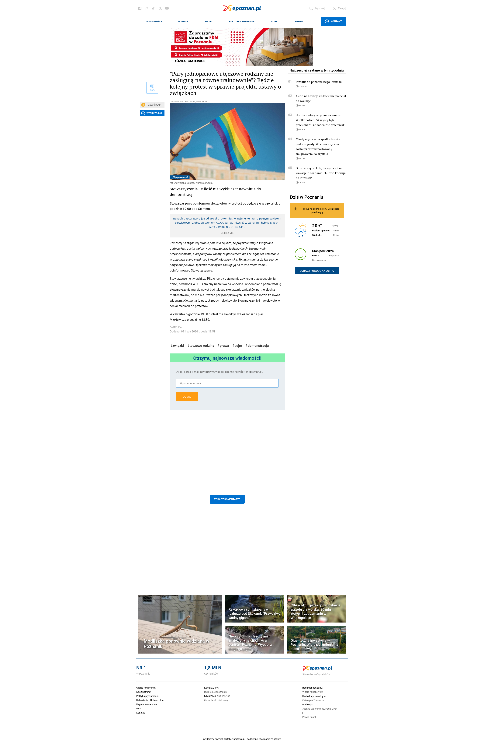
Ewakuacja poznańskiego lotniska (319, 82)
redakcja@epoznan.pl (215, 691)
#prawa (223, 345)
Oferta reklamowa (146, 687)
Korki (274, 21)
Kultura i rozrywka (242, 21)
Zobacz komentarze (227, 499)
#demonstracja (257, 345)
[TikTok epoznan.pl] (153, 8)
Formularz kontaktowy (216, 700)
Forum (299, 21)
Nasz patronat (143, 691)
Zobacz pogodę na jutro (317, 270)
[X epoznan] (160, 8)
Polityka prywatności (147, 695)
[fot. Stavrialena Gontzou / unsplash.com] (227, 141)
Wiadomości (154, 21)
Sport (209, 21)
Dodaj (187, 396)
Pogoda (183, 21)
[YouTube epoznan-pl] (167, 8)
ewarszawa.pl (237, 738)
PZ (180, 326)
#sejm (237, 345)
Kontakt (336, 21)
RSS (138, 708)
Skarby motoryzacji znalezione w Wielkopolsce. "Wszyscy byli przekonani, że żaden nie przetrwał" (320, 120)
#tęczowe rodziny (200, 345)
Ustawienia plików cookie (150, 700)
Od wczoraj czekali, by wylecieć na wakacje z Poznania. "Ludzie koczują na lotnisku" (321, 173)
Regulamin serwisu (146, 704)
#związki (177, 345)
